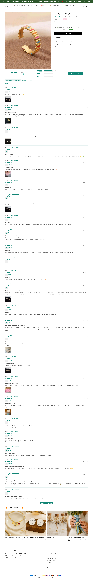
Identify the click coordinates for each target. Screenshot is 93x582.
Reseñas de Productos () (29, 80)
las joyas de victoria (14, 87)
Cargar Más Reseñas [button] (46, 503)
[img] (17, 72)
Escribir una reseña (75, 73)
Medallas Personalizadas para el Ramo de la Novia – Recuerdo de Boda (76, 539)
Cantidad (55, 21)
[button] (35, 5)
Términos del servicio (51, 553)
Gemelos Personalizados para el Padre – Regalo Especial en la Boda (36, 538)
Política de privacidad (52, 558)
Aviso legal (49, 562)
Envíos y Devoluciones (52, 555)
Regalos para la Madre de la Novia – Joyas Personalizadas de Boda (15, 538)
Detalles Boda (51, 537)
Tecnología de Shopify (52, 577)
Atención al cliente (51, 560)
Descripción (58, 37)
